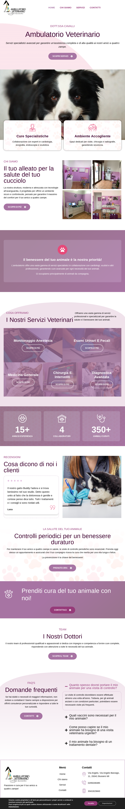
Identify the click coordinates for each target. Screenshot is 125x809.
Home (51, 7)
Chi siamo (65, 7)
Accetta (91, 803)
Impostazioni (107, 803)
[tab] (91, 696)
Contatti (95, 7)
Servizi (80, 7)
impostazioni (14, 807)
